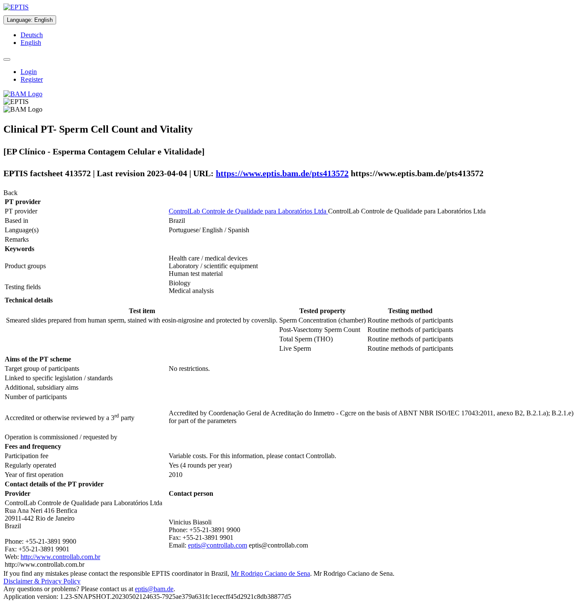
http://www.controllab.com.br (60, 556)
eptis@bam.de (154, 588)
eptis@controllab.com (217, 545)
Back (10, 192)
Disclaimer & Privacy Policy (42, 581)
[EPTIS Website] (16, 7)
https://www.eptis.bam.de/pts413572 (282, 173)
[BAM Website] (22, 94)
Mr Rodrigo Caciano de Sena (270, 573)
